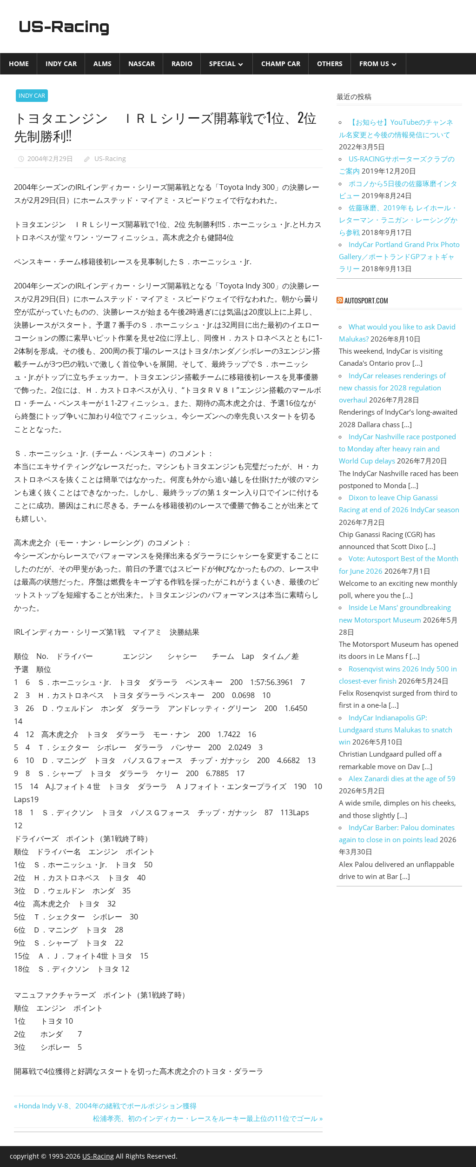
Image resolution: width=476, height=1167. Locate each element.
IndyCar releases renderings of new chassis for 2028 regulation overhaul (392, 388)
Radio (182, 63)
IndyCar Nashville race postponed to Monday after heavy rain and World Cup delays (397, 449)
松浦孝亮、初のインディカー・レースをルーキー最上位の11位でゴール (205, 1118)
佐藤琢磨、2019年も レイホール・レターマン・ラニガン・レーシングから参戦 (398, 220)
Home (19, 63)
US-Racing (64, 26)
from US (374, 63)
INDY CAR (61, 63)
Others (330, 63)
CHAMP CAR (280, 63)
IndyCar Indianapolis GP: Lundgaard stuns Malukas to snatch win (395, 730)
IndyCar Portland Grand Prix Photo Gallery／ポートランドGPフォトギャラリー (399, 257)
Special (222, 63)
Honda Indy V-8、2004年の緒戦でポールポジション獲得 (107, 1105)
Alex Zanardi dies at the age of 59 (402, 778)
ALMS (102, 63)
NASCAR (141, 63)
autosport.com (366, 300)
